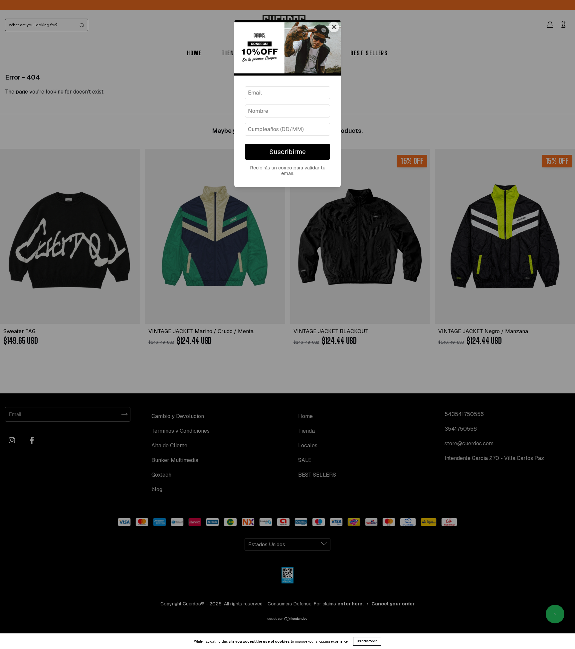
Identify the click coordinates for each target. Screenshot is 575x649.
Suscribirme (288, 152)
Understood (367, 641)
